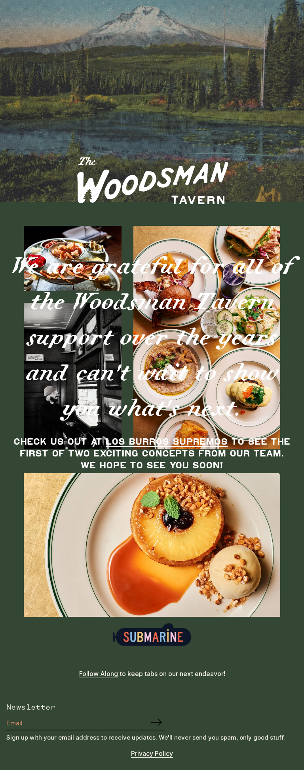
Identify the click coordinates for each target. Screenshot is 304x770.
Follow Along (98, 674)
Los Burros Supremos (167, 441)
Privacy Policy (152, 753)
